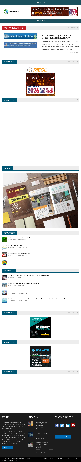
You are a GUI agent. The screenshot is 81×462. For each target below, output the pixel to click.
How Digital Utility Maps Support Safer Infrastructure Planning (24, 291)
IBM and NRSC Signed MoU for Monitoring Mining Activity (57, 36)
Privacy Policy (67, 458)
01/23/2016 (71, 52)
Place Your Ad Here (72, 61)
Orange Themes (13, 460)
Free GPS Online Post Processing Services (19, 253)
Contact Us (76, 458)
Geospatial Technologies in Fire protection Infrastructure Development (44, 423)
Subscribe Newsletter (63, 437)
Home (45, 458)
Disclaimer (59, 458)
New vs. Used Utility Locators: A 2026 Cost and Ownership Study (25, 283)
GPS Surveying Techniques (15, 245)
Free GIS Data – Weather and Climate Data (19, 261)
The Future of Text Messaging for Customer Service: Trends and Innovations (28, 275)
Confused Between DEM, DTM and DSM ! (19, 237)
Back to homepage (72, 27)
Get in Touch (7, 447)
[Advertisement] (18, 394)
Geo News (51, 458)
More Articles (40, 307)
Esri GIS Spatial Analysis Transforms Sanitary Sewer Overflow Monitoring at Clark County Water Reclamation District (39, 298)
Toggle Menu (41, 2)
